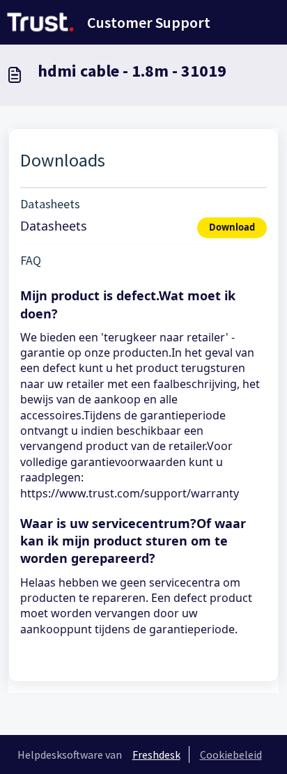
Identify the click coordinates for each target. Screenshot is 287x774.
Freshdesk (156, 754)
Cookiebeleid (231, 754)
